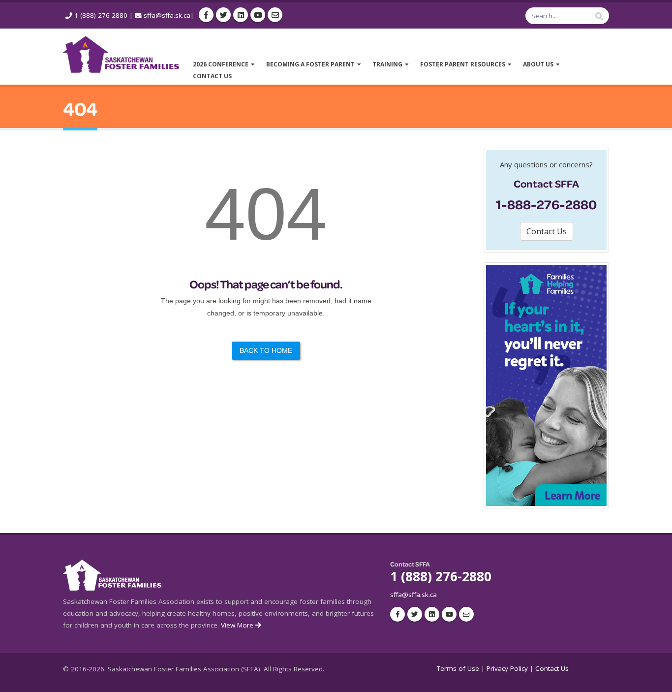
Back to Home (266, 350)
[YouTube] (257, 14)
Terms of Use (458, 668)
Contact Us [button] (546, 231)
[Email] (275, 14)
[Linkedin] (240, 14)
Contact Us (552, 668)
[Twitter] (223, 14)
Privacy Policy (507, 668)
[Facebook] (206, 14)
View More (238, 625)
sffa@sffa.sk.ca (167, 15)
